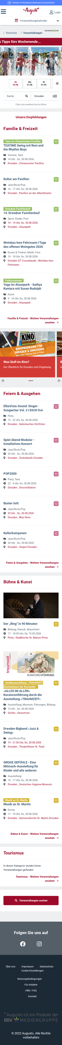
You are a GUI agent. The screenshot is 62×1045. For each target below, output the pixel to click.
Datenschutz (46, 966)
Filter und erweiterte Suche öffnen (31, 104)
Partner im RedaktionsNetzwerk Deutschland (33, 3)
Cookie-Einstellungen (32, 970)
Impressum (28, 966)
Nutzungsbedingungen (29, 978)
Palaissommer (13, 280)
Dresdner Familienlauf (17, 208)
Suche (10, 96)
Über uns (10, 966)
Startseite (11, 32)
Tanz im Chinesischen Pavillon (22, 141)
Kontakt (32, 996)
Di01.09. (44, 83)
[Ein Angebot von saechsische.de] (52, 29)
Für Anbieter (31, 984)
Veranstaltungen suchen (32, 900)
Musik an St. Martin (16, 800)
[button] (3, 12)
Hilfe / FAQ (31, 990)
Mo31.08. (30, 83)
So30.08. (16, 83)
